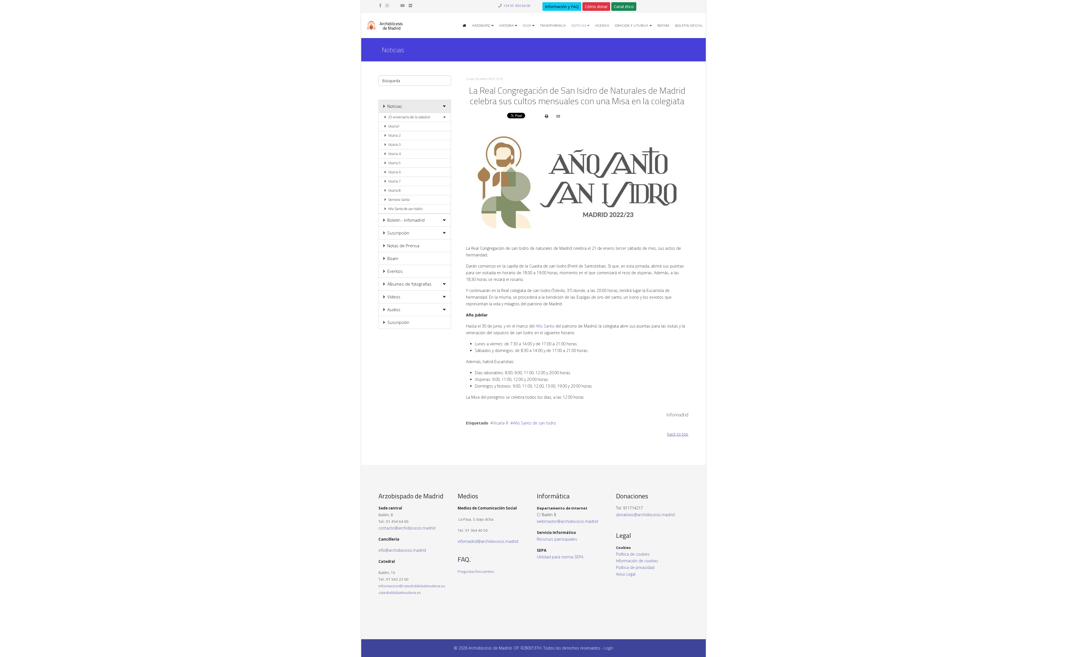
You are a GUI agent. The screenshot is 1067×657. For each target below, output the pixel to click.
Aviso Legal (625, 574)
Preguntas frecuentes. (476, 571)
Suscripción (398, 233)
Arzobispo (481, 25)
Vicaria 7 (394, 181)
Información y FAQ (562, 6)
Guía (527, 25)
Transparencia (553, 25)
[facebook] (380, 5)
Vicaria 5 (394, 163)
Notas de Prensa (403, 245)
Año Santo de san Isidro (405, 208)
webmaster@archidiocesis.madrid (567, 521)
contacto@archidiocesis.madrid (406, 528)
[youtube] (402, 5)
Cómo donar (596, 6)
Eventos (395, 271)
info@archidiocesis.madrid (402, 550)
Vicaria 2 (394, 135)
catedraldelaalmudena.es (399, 592)
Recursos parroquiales (557, 539)
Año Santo (545, 326)
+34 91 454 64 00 (516, 5)
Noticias (579, 25)
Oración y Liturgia (632, 25)
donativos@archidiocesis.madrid (645, 514)
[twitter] (395, 5)
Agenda (602, 25)
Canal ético (624, 6)
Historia (506, 25)
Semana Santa (399, 199)
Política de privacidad (635, 567)
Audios (393, 309)
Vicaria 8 (394, 190)
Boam (392, 258)
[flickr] (410, 5)
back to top (677, 434)
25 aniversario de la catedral (409, 117)
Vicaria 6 (394, 172)
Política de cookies (633, 554)
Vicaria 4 (394, 153)
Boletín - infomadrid (406, 220)
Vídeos (393, 296)
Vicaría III (500, 423)
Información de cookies (637, 560)
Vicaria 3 (394, 144)
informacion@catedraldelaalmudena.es (411, 585)
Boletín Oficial (689, 25)
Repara (663, 25)
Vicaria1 (394, 126)
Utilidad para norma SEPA (560, 556)
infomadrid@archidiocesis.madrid (488, 541)
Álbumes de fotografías (409, 284)
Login (608, 648)
